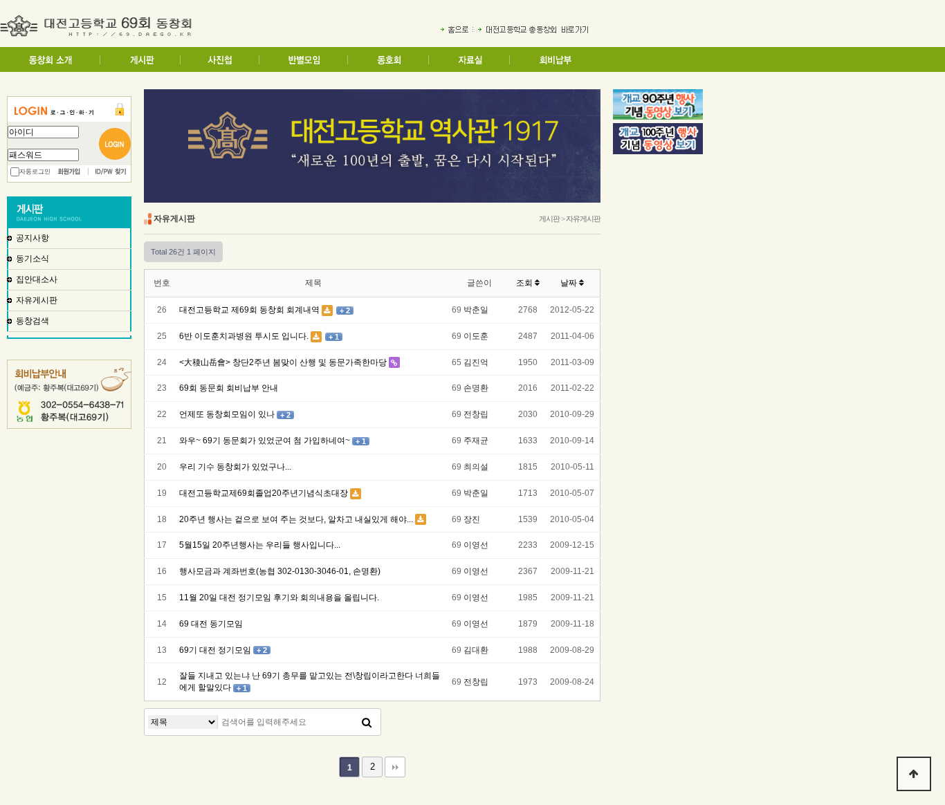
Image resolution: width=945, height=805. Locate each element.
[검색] (366, 722)
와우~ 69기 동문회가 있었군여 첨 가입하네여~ (264, 440)
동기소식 (32, 258)
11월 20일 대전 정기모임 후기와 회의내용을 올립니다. (279, 597)
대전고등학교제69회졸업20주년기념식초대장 (263, 493)
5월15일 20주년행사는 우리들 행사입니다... (259, 545)
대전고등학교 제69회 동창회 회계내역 (249, 310)
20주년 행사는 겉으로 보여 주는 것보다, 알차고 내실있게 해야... (296, 519)
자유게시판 (36, 300)
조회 (525, 283)
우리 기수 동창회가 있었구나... (235, 467)
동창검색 (32, 321)
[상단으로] (914, 774)
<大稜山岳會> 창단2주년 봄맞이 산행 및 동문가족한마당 (283, 362)
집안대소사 (36, 279)
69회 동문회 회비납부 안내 (228, 388)
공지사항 (32, 238)
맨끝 (395, 767)
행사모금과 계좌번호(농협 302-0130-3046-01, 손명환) (279, 571)
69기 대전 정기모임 (215, 650)
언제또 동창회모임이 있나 (227, 414)
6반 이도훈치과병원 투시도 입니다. (244, 336)
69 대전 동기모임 (211, 624)
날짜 (569, 283)
